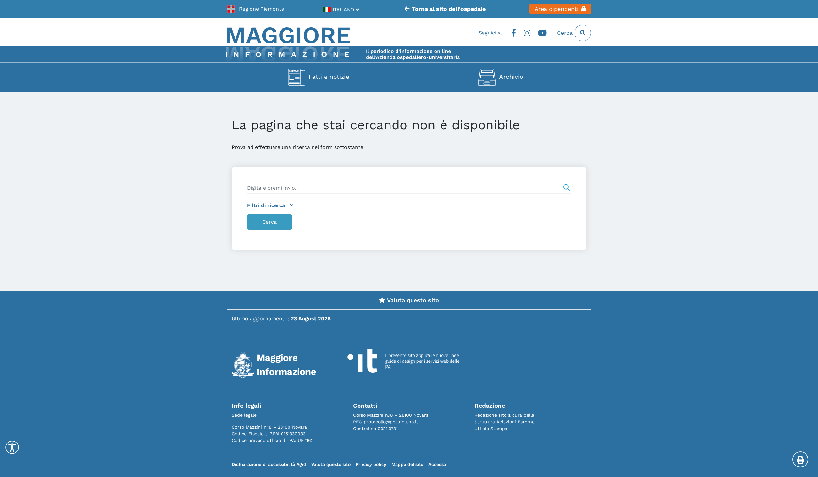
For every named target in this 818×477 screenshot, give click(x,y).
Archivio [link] (511, 76)
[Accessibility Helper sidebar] (12, 447)
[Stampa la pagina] (800, 459)
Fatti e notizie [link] (329, 76)
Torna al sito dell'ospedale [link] (449, 9)
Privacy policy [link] (371, 464)
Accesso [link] (437, 464)
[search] (409, 188)
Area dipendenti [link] (557, 9)
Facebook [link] (514, 33)
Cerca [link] (566, 33)
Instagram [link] (527, 33)
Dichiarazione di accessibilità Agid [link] (269, 464)
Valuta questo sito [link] (412, 300)
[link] (255, 9)
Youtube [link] (542, 33)
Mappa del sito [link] (407, 464)
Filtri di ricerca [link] (266, 205)
